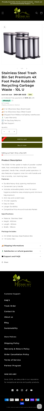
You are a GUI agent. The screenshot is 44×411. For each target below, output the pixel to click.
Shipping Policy (11, 343)
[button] (2, 13)
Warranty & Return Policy (16, 349)
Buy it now (22, 145)
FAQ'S (7, 300)
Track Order (10, 306)
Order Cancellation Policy (16, 354)
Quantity (4, 127)
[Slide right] (26, 68)
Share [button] (6, 262)
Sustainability (11, 328)
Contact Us (9, 311)
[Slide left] (17, 68)
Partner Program (12, 365)
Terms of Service (12, 360)
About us (8, 317)
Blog (6, 322)
